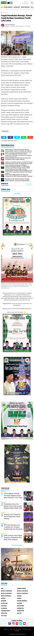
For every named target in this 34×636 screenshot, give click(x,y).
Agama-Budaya (21, 588)
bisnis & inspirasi (6, 591)
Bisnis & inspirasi (22, 591)
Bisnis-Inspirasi (25, 7)
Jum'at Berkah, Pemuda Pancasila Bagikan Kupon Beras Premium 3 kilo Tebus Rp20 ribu (13, 496)
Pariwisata (20, 608)
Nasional (4, 606)
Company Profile (26, 629)
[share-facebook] (10, 137)
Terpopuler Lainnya (17, 545)
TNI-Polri (4, 615)
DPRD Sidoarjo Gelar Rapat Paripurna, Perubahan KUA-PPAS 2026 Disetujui (13, 537)
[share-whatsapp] (23, 137)
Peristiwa (4, 613)
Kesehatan (4, 603)
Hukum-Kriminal (8, 7)
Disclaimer (6, 629)
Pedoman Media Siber (15, 629)
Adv (2, 588)
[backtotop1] (32, 634)
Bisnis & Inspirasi (6, 593)
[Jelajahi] (32, 2)
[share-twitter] (17, 137)
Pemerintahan (5, 610)
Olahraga (4, 608)
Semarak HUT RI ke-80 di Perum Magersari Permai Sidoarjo (12, 516)
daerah (19, 596)
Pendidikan (5, 12)
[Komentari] (30, 137)
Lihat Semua (17, 193)
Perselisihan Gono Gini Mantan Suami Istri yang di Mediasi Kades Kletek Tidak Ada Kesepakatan (13, 507)
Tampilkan (29, 184)
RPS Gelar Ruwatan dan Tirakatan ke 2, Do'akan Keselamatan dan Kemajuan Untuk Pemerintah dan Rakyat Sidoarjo (13, 529)
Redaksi (17, 630)
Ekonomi (3, 601)
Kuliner (19, 603)
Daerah (3, 598)
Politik (19, 613)
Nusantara (17, 7)
